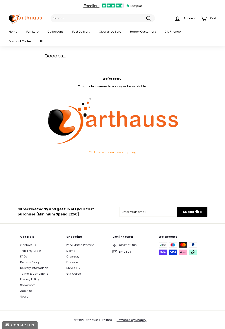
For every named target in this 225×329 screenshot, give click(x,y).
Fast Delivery (81, 31)
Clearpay (73, 256)
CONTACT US (21, 325)
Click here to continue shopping (112, 152)
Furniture (32, 31)
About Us (26, 291)
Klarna (71, 251)
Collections (55, 31)
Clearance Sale (110, 31)
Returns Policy (30, 262)
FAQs (23, 256)
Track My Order (30, 251)
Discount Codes (20, 41)
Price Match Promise (80, 245)
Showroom (28, 285)
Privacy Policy (29, 279)
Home (13, 31)
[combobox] (103, 18)
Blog (43, 41)
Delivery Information (34, 268)
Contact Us (28, 245)
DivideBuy (73, 268)
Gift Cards (73, 274)
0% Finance (173, 31)
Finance (72, 262)
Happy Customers (143, 31)
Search (25, 296)
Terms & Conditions (34, 274)
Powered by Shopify (132, 320)
